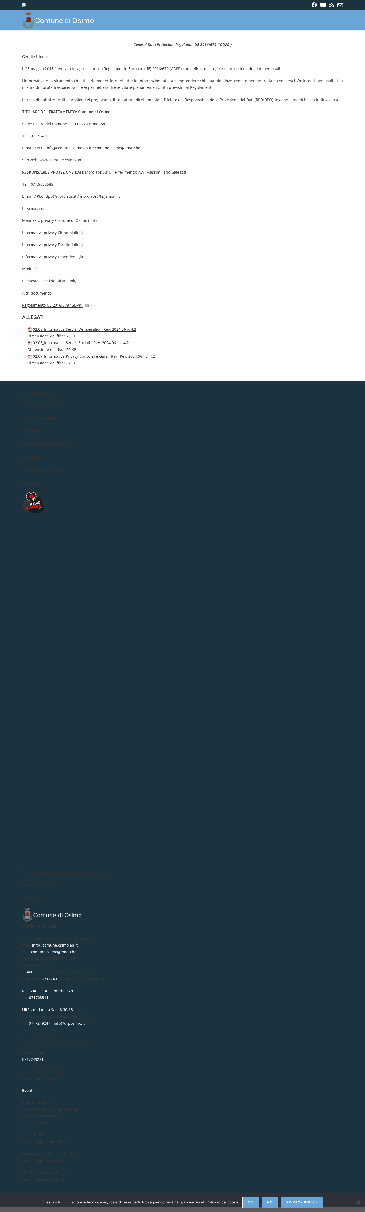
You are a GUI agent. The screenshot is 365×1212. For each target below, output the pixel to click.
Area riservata (40, 1035)
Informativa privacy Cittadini (47, 232)
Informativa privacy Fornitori (47, 244)
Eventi (28, 1090)
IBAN (27, 971)
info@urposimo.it (69, 1023)
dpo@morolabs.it (61, 196)
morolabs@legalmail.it (100, 196)
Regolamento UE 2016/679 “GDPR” (52, 305)
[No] (358, 1202)
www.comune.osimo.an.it (62, 159)
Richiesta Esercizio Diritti (44, 280)
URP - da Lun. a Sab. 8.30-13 (47, 1009)
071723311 (38, 997)
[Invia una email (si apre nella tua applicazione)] (339, 5)
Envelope (82, 1046)
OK (250, 1202)
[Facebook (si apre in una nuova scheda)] (314, 5)
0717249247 (39, 1023)
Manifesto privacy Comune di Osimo (54, 220)
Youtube (66, 1046)
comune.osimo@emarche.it (119, 147)
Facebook (49, 1046)
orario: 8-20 (48, 990)
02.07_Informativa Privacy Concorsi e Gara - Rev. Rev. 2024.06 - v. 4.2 (94, 356)
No (270, 1202)
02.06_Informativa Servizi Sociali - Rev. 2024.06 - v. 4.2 (81, 342)
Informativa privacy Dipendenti (50, 256)
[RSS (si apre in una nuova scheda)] (332, 5)
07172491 (50, 978)
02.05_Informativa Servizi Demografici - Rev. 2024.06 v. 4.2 (84, 329)
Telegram (31, 1046)
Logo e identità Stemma (43, 1071)
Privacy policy (302, 1202)
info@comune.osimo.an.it (68, 147)
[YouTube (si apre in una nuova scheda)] (323, 5)
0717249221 (33, 1059)
